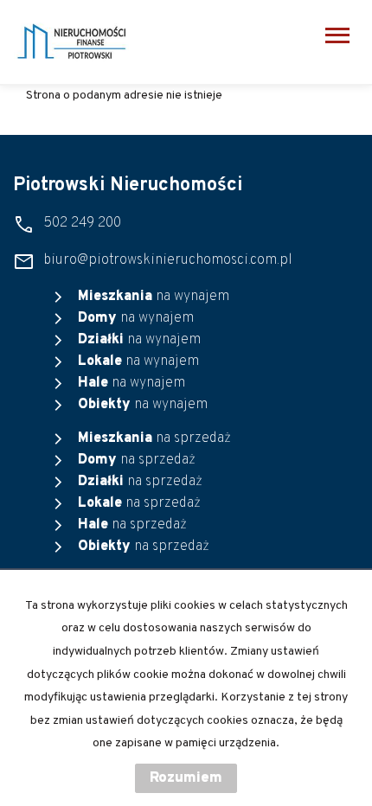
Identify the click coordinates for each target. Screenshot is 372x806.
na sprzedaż (154, 438)
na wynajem (153, 296)
